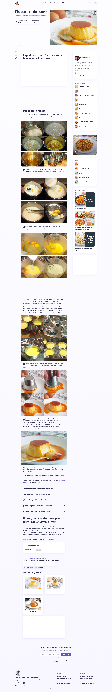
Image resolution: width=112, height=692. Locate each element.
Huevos (25, 67)
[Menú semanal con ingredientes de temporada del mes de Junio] (85, 218)
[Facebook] (75, 75)
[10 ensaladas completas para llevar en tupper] (85, 239)
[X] (18, 683)
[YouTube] (83, 75)
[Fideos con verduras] (85, 145)
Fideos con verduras (80, 152)
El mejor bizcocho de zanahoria (64, 683)
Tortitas (81, 100)
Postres (18, 43)
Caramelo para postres (29, 560)
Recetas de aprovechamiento (64, 678)
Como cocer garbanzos (85, 91)
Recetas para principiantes (86, 678)
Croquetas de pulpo (84, 168)
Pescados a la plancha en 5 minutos (88, 681)
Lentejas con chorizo (84, 113)
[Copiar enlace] (16, 58)
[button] (89, 3)
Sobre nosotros (18, 685)
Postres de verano (39, 565)
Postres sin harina (28, 567)
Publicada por (29, 558)
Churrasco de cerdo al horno (86, 95)
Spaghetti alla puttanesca (85, 164)
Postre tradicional (28, 565)
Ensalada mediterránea (85, 182)
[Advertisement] (44, 627)
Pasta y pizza (78, 137)
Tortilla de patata (83, 109)
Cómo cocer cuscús (84, 86)
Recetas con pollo (61, 676)
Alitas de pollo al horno (85, 126)
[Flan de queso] (55, 584)
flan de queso (35, 469)
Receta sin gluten (39, 567)
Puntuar (38, 549)
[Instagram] (80, 75)
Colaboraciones (25, 685)
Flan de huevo (55, 560)
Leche (24, 63)
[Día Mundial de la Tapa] (85, 199)
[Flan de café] (33, 605)
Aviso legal (49, 688)
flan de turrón (54, 469)
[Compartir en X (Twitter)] (16, 52)
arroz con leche (46, 477)
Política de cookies (35, 688)
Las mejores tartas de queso (64, 685)
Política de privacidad (43, 688)
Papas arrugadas (83, 117)
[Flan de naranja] (33, 584)
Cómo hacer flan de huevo (43, 560)
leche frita (35, 477)
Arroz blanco (82, 104)
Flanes (23, 43)
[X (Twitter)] (78, 75)
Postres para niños (51, 565)
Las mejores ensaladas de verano (65, 681)
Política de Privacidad (55, 660)
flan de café (43, 469)
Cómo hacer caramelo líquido (30, 83)
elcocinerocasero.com (86, 57)
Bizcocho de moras (84, 177)
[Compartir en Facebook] (16, 55)
